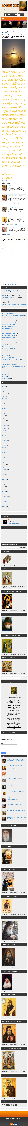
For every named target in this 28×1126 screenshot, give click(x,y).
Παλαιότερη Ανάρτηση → (21, 239)
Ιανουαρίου (4, 388)
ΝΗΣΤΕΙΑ (10, 185)
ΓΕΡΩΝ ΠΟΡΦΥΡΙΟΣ (6, 344)
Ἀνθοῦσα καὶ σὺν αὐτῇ (12, 698)
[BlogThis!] (3, 180)
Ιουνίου (3, 415)
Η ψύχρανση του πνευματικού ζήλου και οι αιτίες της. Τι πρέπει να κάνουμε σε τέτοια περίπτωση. (14, 36)
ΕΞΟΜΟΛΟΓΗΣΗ (5, 346)
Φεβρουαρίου (5, 393)
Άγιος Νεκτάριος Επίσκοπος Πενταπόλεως (11, 317)
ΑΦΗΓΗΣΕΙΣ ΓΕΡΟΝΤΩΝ (7, 331)
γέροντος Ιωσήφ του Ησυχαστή (8, 337)
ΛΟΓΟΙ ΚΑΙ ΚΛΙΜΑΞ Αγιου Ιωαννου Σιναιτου (11, 359)
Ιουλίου (3, 413)
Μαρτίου (4, 396)
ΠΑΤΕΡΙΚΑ (17, 31)
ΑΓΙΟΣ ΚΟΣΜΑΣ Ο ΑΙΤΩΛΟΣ (7, 313)
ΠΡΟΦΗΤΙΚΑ (4, 374)
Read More (18, 193)
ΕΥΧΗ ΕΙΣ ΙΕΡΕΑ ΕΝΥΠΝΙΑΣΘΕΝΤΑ (14, 804)
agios (25, 1118)
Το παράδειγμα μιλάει (6, 301)
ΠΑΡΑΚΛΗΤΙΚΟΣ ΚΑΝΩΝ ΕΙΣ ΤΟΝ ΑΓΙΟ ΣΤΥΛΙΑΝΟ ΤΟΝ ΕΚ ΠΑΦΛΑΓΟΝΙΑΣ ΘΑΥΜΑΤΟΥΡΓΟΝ (15, 767)
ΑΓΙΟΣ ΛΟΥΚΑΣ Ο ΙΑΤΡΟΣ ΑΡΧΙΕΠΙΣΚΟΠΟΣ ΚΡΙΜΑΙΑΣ (13, 315)
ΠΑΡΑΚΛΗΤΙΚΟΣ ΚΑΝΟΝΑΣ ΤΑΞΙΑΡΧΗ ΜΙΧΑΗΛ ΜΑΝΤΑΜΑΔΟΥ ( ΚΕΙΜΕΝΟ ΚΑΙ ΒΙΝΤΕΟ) (15, 760)
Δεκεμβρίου (4, 445)
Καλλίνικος (11, 719)
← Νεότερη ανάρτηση (6, 239)
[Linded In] (15, 15)
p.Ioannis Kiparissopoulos (14, 519)
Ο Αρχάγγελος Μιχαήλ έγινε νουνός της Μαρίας (12, 290)
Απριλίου (4, 386)
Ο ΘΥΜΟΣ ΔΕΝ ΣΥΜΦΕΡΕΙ (7, 297)
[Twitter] (9, 15)
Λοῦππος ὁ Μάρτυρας (12, 713)
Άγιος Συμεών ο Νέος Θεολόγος (9, 322)
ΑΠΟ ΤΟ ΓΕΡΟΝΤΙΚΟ (6, 328)
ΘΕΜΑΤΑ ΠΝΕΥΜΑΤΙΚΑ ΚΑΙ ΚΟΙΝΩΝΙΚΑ (10, 353)
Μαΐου (3, 391)
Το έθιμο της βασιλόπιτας (13, 227)
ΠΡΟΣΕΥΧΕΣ (4, 372)
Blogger (21, 513)
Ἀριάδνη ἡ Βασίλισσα (14, 703)
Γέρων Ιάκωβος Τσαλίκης (7, 339)
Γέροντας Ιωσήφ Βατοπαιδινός (8, 335)
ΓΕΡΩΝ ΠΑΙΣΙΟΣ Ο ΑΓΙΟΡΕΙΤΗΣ (8, 342)
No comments (6, 32)
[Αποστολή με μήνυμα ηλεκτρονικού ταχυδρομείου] (2, 180)
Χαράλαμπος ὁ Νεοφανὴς (16, 723)
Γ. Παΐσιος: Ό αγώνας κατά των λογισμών (16, 785)
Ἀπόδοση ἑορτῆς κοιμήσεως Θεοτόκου (14, 712)
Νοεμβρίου (4, 447)
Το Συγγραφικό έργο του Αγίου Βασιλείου (16, 207)
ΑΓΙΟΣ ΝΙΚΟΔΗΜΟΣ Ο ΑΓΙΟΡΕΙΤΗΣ (9, 320)
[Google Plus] (12, 15)
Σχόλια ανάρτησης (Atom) (12, 284)
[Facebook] (5, 15)
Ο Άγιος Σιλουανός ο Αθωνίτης (8, 364)
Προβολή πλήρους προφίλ (13, 523)
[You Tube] (19, 15)
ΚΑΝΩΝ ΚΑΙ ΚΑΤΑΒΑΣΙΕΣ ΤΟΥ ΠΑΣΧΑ (15, 772)
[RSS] (22, 15)
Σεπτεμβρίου (4, 408)
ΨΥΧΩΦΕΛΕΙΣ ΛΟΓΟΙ (6, 378)
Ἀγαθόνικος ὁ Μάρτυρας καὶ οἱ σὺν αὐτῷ (14, 697)
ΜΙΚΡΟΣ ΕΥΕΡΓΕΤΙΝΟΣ (6, 361)
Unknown (11, 31)
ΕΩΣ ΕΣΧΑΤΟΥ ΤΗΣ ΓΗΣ (13, 1118)
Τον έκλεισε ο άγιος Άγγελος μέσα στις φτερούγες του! (14, 304)
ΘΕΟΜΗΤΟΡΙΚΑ (5, 355)
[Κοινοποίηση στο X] (5, 180)
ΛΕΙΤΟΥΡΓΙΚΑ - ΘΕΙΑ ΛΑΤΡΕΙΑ (8, 357)
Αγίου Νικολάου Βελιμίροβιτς (8, 326)
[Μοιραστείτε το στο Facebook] (6, 180)
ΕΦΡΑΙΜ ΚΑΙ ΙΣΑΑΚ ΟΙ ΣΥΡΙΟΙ (7, 348)
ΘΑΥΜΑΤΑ (4, 350)
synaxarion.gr (14, 728)
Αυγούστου (4, 398)
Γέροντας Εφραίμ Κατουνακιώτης (9, 333)
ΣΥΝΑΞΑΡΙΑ (4, 376)
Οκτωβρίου (4, 406)
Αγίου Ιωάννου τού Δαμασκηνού (8, 324)
